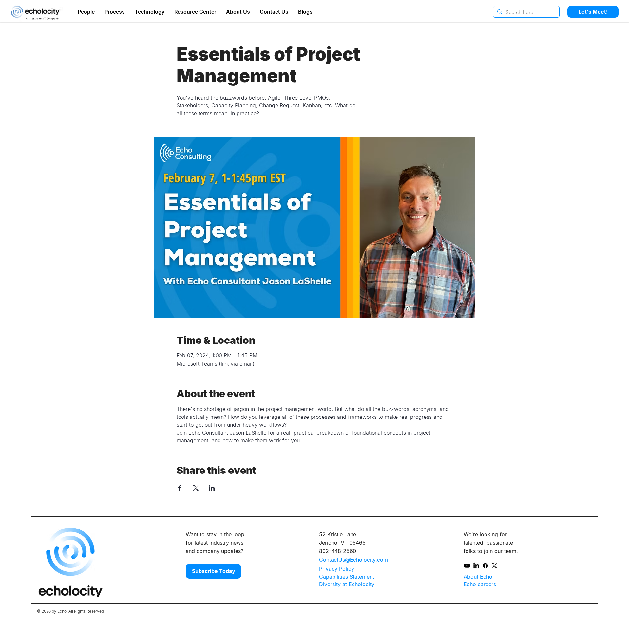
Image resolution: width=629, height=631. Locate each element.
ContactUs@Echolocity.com (353, 559)
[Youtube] (467, 565)
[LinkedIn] (476, 565)
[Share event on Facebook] (180, 488)
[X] (494, 565)
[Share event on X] (196, 488)
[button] (238, 10)
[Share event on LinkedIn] (212, 488)
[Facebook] (485, 565)
